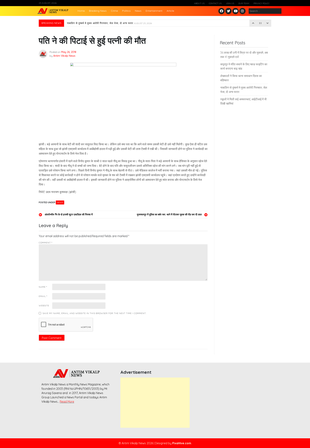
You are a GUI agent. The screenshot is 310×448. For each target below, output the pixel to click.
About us (199, 3)
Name (43, 287)
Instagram (243, 11)
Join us (230, 3)
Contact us (215, 3)
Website (44, 305)
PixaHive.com (181, 443)
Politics (126, 10)
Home (81, 10)
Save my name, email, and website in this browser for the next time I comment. (94, 313)
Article (170, 10)
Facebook (222, 11)
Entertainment (154, 10)
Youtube (236, 11)
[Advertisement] (155, 403)
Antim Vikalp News (64, 55)
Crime (114, 10)
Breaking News (98, 10)
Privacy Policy (261, 3)
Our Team (243, 3)
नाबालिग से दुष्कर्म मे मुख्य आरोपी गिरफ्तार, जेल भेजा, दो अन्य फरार (109, 23)
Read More (67, 401)
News (138, 10)
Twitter (229, 11)
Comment (45, 242)
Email (43, 296)
